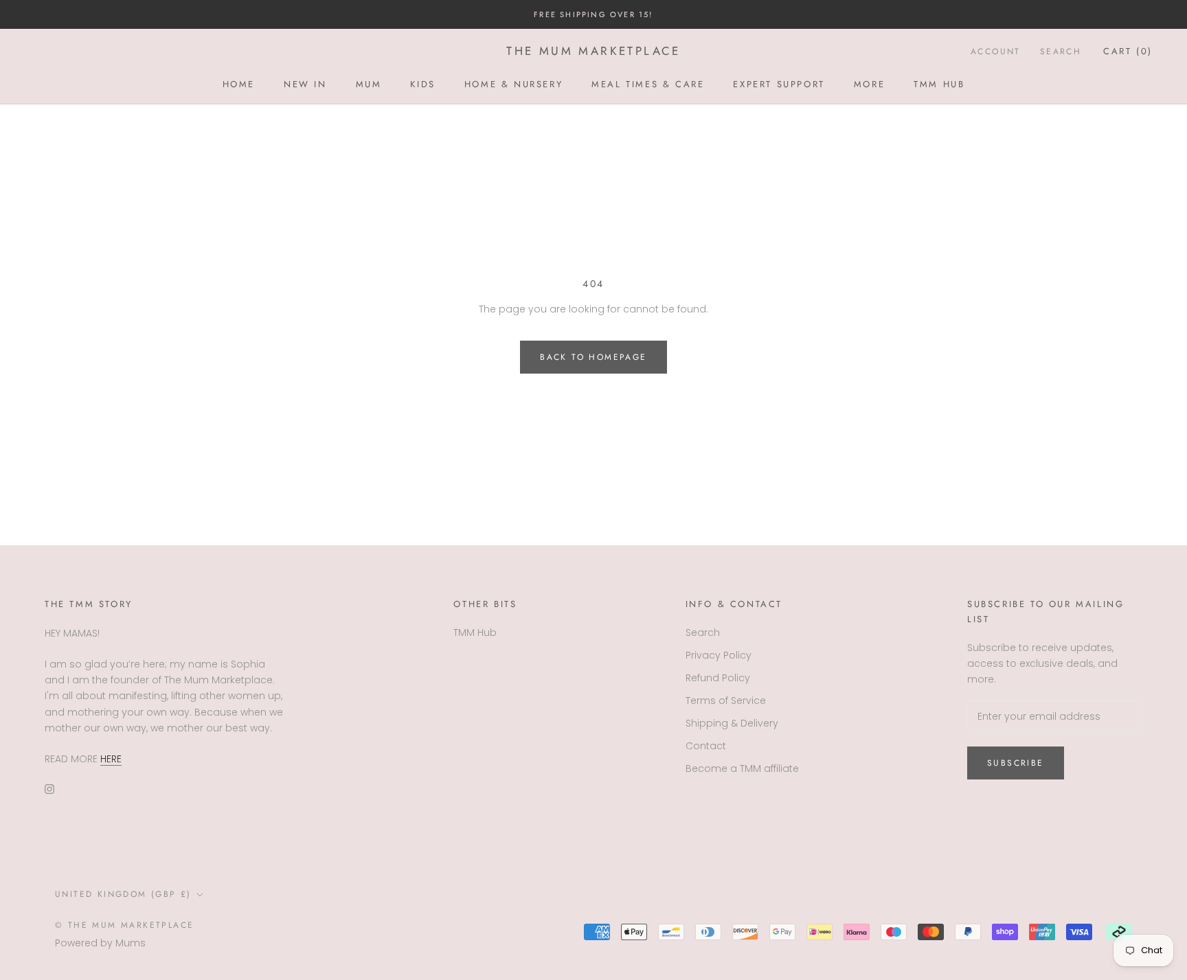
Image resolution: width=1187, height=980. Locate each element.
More (869, 84)
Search (1060, 51)
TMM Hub (939, 84)
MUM (369, 84)
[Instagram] (49, 789)
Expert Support (778, 84)
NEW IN (305, 84)
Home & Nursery (513, 84)
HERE (111, 759)
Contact (706, 746)
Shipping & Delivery (732, 723)
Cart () (1128, 51)
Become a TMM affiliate (742, 768)
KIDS (422, 84)
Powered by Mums (100, 943)
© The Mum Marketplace (124, 925)
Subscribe (1015, 763)
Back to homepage (593, 357)
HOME (239, 84)
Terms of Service (726, 700)
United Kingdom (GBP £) (123, 894)
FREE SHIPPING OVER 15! (593, 14)
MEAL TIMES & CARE (647, 84)
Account (996, 51)
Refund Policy (718, 678)
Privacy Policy (718, 655)
